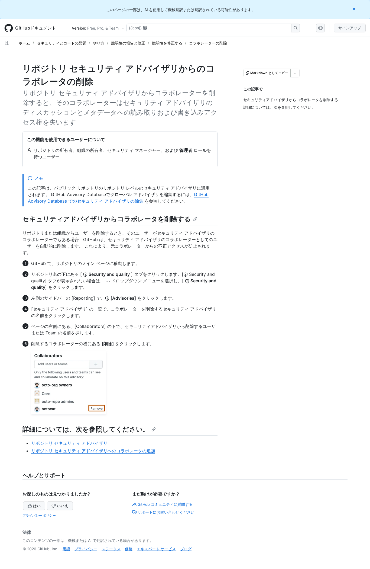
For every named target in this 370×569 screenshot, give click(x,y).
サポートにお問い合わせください (166, 512)
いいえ (62, 505)
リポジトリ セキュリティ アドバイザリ (69, 443)
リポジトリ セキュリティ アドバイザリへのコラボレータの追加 (93, 450)
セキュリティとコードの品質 (61, 43)
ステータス (111, 548)
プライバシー (85, 548)
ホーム (24, 43)
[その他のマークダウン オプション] (295, 73)
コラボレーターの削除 (208, 43)
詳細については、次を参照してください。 (85, 429)
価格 (128, 548)
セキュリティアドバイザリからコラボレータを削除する (106, 219)
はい (37, 505)
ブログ (186, 548)
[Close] (354, 9)
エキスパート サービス (156, 548)
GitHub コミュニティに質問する (165, 504)
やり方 (98, 43)
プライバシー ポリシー (39, 515)
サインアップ (349, 27)
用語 (66, 548)
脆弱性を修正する (167, 43)
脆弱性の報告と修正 (128, 43)
